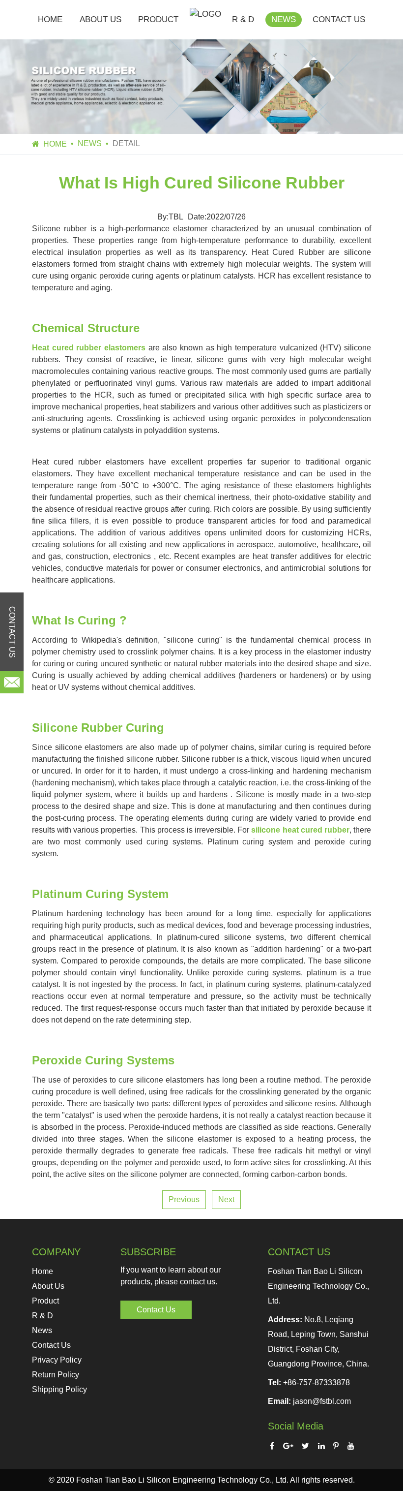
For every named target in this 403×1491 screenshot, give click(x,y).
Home (50, 19)
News (283, 19)
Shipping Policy (59, 1389)
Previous (184, 1199)
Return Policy (55, 1374)
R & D (243, 19)
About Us (100, 19)
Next (226, 1199)
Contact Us (339, 19)
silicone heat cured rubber (300, 830)
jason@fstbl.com (322, 1401)
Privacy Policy (57, 1360)
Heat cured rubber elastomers (88, 347)
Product (158, 19)
